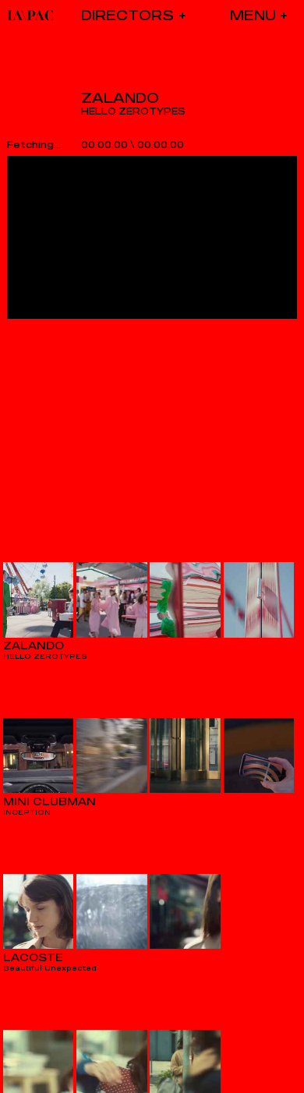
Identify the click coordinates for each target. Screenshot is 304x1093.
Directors (127, 15)
